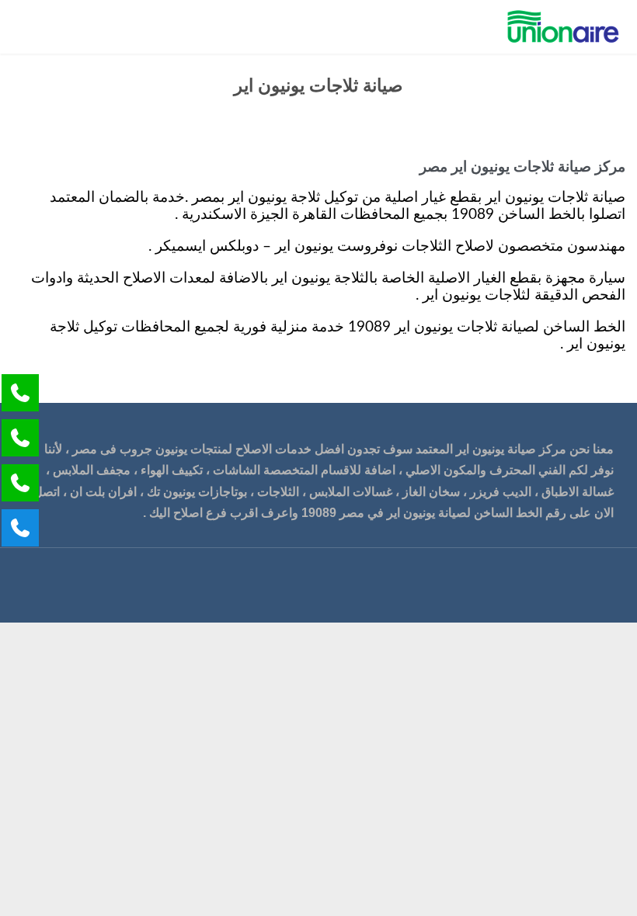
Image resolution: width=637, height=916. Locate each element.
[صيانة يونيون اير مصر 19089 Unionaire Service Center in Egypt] (563, 27)
